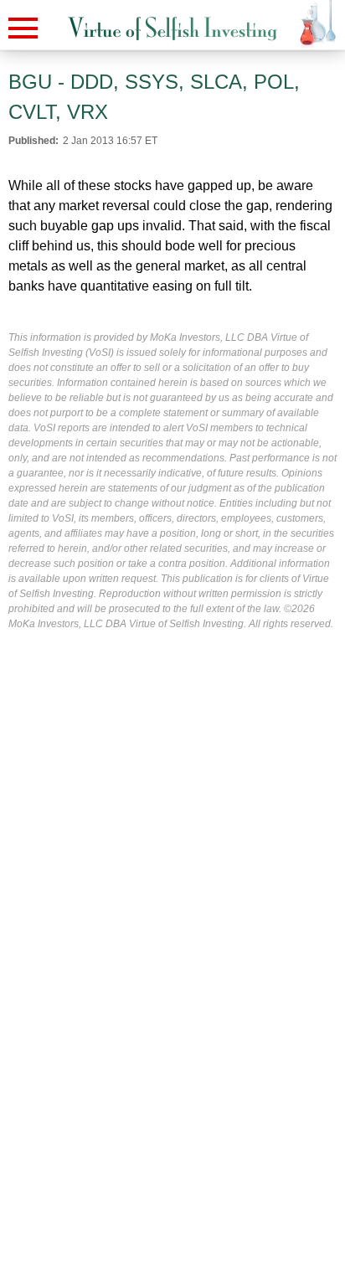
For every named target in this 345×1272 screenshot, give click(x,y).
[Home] (172, 29)
